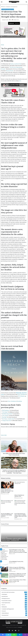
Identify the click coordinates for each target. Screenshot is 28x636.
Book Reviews (5, 596)
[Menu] (1, 2)
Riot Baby (4, 417)
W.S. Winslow (21, 396)
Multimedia (4, 606)
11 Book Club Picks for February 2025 (19, 496)
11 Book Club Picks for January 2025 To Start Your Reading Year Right (7, 491)
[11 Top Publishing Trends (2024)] (4, 563)
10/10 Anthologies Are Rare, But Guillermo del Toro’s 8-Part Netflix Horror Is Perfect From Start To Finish (18, 551)
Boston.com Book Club (15, 64)
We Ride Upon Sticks (7, 413)
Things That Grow (6, 420)
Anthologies (4, 594)
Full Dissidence (6, 410)
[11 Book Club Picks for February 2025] (21, 487)
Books (2, 44)
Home (3, 6)
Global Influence (5, 613)
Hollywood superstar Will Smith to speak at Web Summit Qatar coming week (17, 569)
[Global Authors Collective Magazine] (14, 2)
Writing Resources (6, 598)
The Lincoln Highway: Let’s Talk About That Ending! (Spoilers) (7, 515)
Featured (4, 611)
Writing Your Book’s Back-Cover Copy (12, 540)
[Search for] (26, 2)
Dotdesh (20, 627)
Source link (3, 435)
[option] (14, 534)
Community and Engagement (11, 6)
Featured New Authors (6, 600)
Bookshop (19, 401)
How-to (3, 604)
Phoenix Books (9, 70)
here (20, 80)
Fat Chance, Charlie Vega (8, 418)
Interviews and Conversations (8, 592)
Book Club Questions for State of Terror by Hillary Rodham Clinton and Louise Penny (21, 515)
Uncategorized (5, 615)
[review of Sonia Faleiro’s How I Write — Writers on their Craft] (4, 581)
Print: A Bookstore (22, 394)
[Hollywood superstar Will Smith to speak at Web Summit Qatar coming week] (4, 569)
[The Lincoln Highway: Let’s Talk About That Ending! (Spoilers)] (7, 506)
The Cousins (5, 415)
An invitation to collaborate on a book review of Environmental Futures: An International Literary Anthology (17, 575)
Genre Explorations (6, 602)
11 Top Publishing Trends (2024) (16, 561)
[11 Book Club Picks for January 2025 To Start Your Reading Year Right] (7, 484)
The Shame (5, 412)
